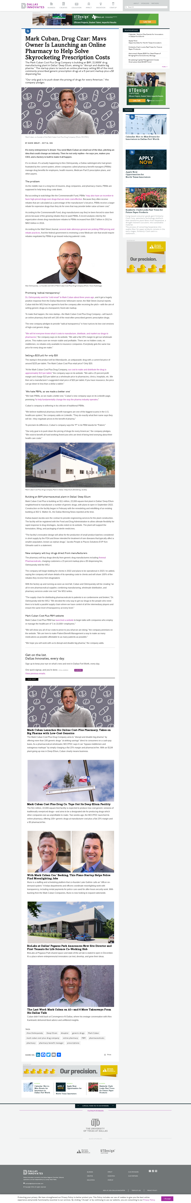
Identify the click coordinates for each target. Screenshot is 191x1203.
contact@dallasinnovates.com (34, 1183)
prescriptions (73, 1043)
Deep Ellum (52, 1033)
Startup (113, 8)
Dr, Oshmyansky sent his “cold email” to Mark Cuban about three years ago (59, 297)
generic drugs (78, 1033)
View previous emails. (35, 673)
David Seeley (34, 143)
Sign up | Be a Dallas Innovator (114, 1190)
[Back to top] (181, 1186)
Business (51, 8)
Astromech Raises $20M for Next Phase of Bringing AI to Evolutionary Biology (145, 54)
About (136, 3)
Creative (63, 8)
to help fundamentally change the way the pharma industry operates (67, 399)
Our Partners (133, 1176)
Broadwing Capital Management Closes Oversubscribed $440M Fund (144, 61)
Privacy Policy (152, 1190)
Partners (155, 3)
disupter (65, 1033)
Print (109, 1055)
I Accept (167, 1199)
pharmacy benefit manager (51, 1043)
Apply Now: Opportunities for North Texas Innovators (145, 42)
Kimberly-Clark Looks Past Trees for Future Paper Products (145, 48)
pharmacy (31, 1043)
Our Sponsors (133, 1172)
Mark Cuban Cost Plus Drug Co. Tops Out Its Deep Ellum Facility (69, 804)
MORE (164, 67)
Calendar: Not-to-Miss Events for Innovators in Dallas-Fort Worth (146, 35)
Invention (100, 8)
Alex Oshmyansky (35, 1033)
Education (76, 8)
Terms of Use (136, 1190)
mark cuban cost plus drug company (43, 1038)
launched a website (65, 620)
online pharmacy (70, 1038)
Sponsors (145, 3)
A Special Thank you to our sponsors (95, 1106)
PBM (84, 1038)
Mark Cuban (93, 1033)
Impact (89, 8)
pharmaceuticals (96, 1038)
